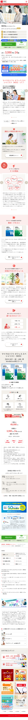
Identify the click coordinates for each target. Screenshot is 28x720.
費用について (18, 564)
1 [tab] (11, 117)
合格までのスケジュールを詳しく (14, 301)
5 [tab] (15, 117)
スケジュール (18, 561)
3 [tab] (13, 117)
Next (26, 90)
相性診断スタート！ (14, 155)
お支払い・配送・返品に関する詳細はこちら (14, 495)
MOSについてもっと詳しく (18, 121)
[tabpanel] (14, 100)
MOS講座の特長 (6, 561)
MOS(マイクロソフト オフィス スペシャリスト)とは (21, 554)
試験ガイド (14, 123)
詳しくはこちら (14, 74)
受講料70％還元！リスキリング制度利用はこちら (14, 47)
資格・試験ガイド (7, 558)
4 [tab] (14, 117)
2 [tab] (12, 117)
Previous (1, 90)
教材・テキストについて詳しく (14, 257)
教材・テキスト (6, 564)
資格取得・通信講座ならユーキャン (8, 544)
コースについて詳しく (14, 344)
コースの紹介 (18, 558)
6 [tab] (16, 117)
